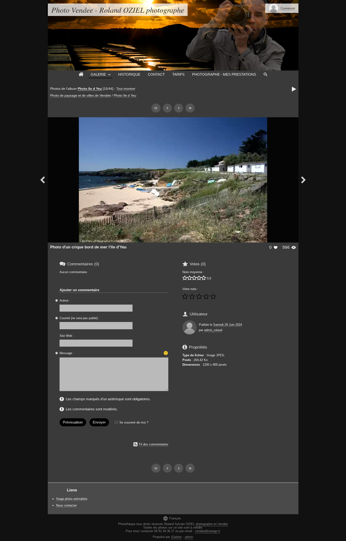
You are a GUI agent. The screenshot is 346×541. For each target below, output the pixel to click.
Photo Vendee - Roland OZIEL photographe (117, 10)
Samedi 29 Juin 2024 (227, 324)
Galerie (98, 74)
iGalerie (176, 537)
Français (172, 518)
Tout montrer (125, 88)
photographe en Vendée (212, 524)
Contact (156, 74)
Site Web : (67, 335)
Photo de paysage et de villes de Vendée (80, 95)
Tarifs (178, 74)
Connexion (288, 8)
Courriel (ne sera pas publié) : (80, 318)
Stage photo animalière (71, 499)
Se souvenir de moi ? (133, 422)
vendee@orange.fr (207, 531)
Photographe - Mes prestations (224, 74)
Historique (129, 74)
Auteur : (65, 300)
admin (189, 537)
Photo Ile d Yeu (90, 88)
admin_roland (213, 330)
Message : (67, 353)
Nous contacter (66, 505)
